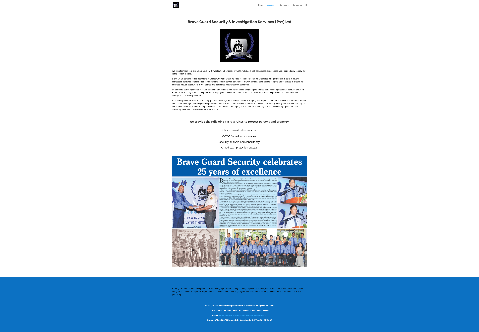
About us (270, 5)
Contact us (297, 5)
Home (260, 5)
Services (283, 5)
